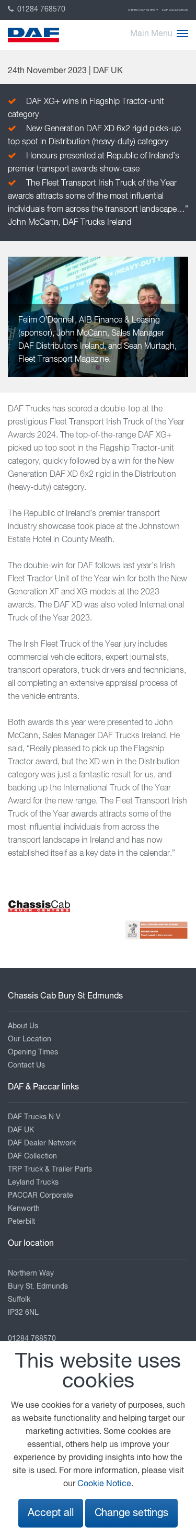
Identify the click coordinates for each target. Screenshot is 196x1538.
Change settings (131, 1513)
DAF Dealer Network (42, 1143)
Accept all (50, 1513)
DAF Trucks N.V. (35, 1117)
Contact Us (26, 1065)
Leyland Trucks (33, 1182)
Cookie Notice (104, 1484)
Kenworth (24, 1208)
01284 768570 (40, 9)
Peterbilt (21, 1221)
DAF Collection (175, 10)
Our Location (29, 1039)
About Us (23, 1026)
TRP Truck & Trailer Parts (50, 1169)
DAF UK (21, 1130)
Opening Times (33, 1052)
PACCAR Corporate (40, 1195)
